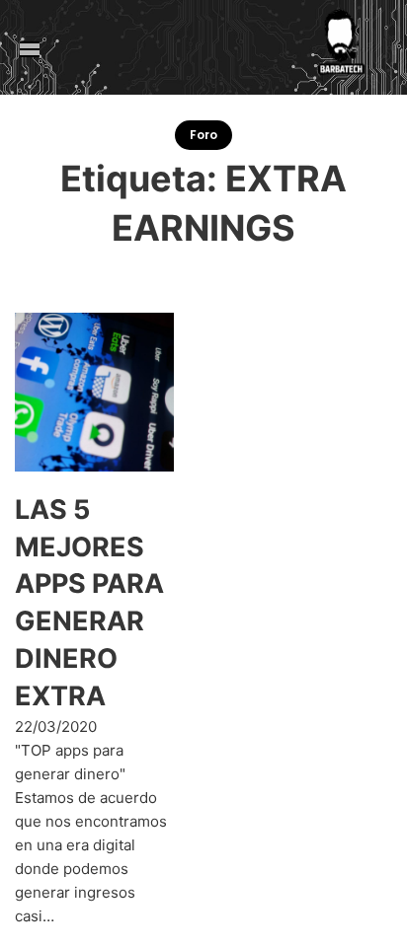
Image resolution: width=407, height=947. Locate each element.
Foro (203, 134)
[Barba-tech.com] (337, 49)
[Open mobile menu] (30, 49)
